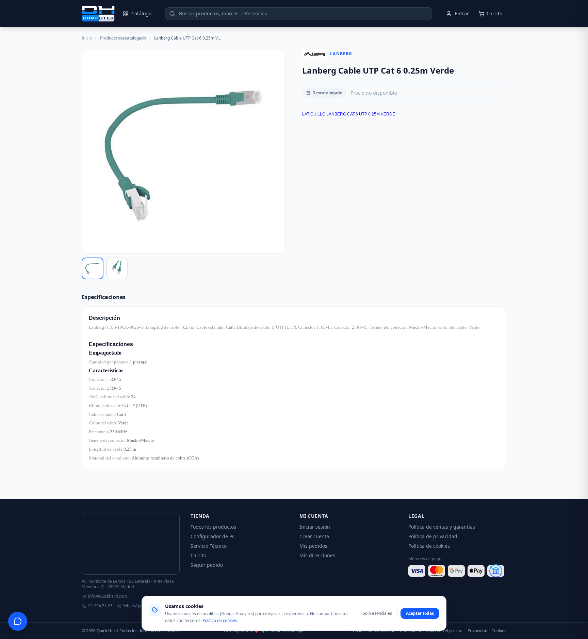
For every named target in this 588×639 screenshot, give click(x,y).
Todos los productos (213, 527)
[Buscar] (172, 13)
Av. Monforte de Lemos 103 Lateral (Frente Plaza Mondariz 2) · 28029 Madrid (128, 584)
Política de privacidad (432, 536)
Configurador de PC (213, 536)
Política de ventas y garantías (441, 527)
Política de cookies (429, 546)
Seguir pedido (207, 565)
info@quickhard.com (107, 596)
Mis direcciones (317, 555)
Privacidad (477, 631)
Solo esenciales (377, 613)
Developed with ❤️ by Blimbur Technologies (265, 631)
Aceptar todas (420, 613)
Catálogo (141, 13)
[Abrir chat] (17, 621)
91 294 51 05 (100, 606)
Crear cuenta (314, 536)
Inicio (87, 38)
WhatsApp (133, 606)
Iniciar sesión (314, 527)
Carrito (198, 555)
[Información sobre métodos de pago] (457, 571)
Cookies (498, 631)
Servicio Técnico (209, 546)
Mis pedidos (313, 546)
